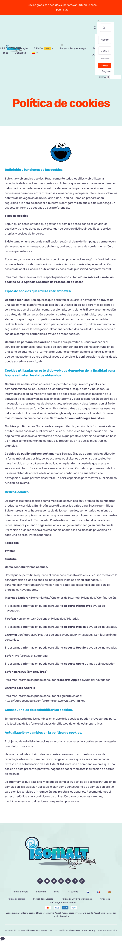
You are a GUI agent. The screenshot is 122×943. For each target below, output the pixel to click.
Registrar (106, 71)
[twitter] (54, 881)
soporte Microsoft (77, 606)
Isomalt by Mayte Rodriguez (34, 930)
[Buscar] (95, 28)
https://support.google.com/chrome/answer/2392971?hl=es (45, 700)
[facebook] (40, 881)
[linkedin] (82, 881)
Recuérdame (105, 59)
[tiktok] (75, 881)
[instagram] (61, 881)
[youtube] (47, 881)
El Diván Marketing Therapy (82, 930)
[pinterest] (68, 881)
